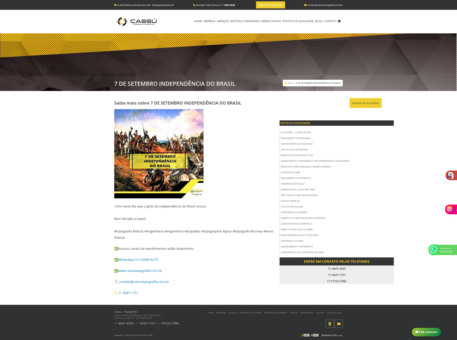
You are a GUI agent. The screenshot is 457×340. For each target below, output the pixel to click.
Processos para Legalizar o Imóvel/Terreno (306, 166)
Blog (319, 21)
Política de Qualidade (298, 21)
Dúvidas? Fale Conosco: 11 (215, 5)
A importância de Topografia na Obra (302, 252)
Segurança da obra (292, 240)
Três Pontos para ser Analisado (299, 195)
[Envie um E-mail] (339, 324)
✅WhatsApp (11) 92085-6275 (136, 259)
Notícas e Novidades (295, 123)
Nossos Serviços (290, 200)
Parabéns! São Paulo (293, 183)
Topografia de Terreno (294, 212)
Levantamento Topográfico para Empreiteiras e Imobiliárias (315, 161)
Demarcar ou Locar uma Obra (298, 189)
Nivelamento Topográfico (296, 178)
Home (198, 21)
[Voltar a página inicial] (136, 21)
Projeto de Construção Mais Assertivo (303, 218)
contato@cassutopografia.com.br (144, 282)
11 (124, 323)
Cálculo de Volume (292, 206)
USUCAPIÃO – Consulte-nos (296, 132)
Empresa (209, 21)
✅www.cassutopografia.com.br (138, 270)
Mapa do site (334, 312)
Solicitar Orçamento (270, 5)
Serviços (223, 21)
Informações (306, 312)
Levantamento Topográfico (297, 246)
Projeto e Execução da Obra (297, 229)
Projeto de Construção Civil (297, 155)
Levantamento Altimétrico (296, 223)
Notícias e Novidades (245, 21)
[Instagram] (330, 324)
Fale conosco (427, 332)
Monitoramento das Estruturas (299, 235)
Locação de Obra (290, 172)
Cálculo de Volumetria (294, 149)
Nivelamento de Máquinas (296, 138)
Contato (330, 21)
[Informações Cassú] (339, 21)
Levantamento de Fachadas (297, 143)
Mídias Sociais (271, 21)
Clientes (293, 312)
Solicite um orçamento (365, 103)
